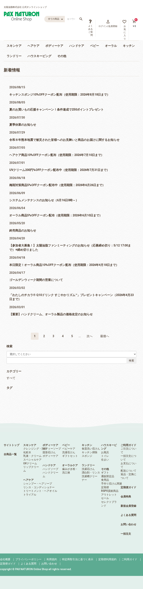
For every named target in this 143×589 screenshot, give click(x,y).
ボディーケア (54, 45)
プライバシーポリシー (28, 559)
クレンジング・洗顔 (35, 448)
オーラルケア (70, 465)
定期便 (105, 487)
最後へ (104, 336)
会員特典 (126, 496)
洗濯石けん (68, 452)
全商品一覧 (10, 454)
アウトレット (109, 494)
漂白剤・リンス (91, 472)
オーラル (111, 45)
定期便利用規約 (107, 559)
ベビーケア (68, 448)
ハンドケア (76, 45)
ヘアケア (33, 45)
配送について (128, 470)
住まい (105, 459)
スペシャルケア (32, 459)
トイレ (105, 455)
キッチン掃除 (89, 452)
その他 (61, 56)
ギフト (105, 472)
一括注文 (126, 533)
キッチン (129, 45)
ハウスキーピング (39, 56)
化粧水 (27, 452)
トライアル (29, 494)
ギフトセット (70, 455)
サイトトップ (11, 445)
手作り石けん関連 (111, 483)
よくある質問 (128, 514)
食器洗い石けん (91, 448)
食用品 (105, 479)
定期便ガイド (128, 487)
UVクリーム (30, 463)
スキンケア (14, 45)
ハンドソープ (50, 468)
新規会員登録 (128, 505)
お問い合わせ (128, 524)
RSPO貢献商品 (109, 490)
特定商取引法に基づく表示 (77, 559)
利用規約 (52, 559)
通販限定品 (107, 476)
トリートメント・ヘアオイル (40, 490)
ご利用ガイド (128, 445)
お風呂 (105, 452)
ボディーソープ (52, 448)
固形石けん (49, 452)
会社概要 (5, 559)
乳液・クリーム (32, 455)
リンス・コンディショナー (39, 487)
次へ (90, 336)
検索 (131, 360)
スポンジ (87, 455)
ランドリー (14, 56)
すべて (11, 378)
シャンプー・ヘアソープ (37, 483)
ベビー (94, 45)
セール (105, 498)
